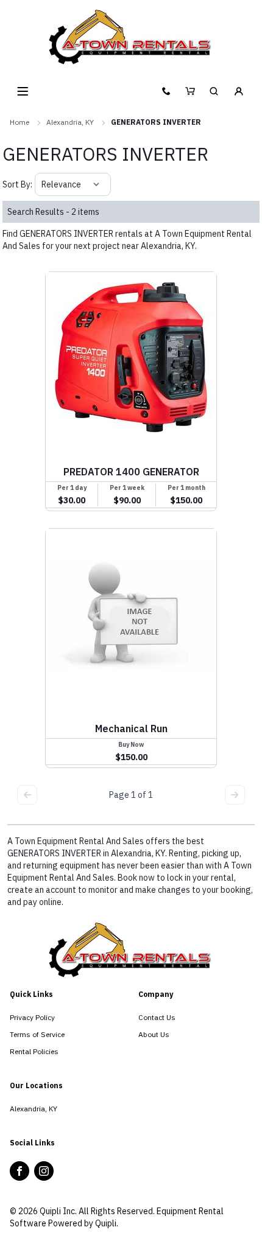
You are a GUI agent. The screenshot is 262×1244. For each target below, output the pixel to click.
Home (19, 122)
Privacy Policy (32, 1017)
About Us (153, 1034)
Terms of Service (37, 1034)
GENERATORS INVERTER (156, 122)
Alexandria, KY (70, 122)
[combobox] (42, 184)
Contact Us (156, 1017)
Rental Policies (34, 1051)
